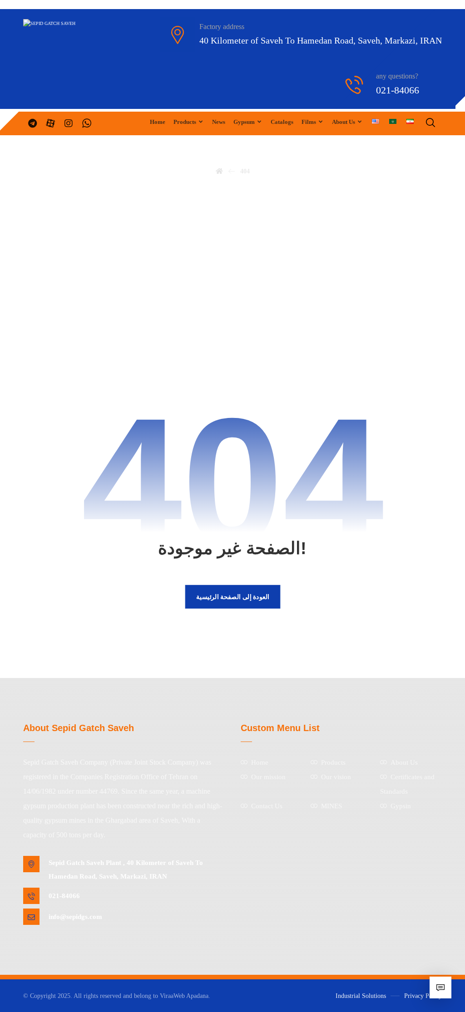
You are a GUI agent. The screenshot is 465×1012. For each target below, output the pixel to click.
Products (333, 762)
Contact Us (266, 806)
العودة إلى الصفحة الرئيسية (232, 596)
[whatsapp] (87, 123)
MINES (331, 806)
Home (259, 762)
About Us (404, 762)
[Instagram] (68, 123)
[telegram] (32, 123)
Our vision (336, 777)
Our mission (268, 777)
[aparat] (50, 123)
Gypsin (401, 806)
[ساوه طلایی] (70, 23)
